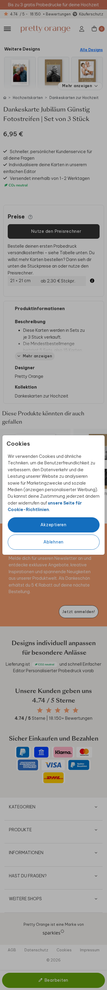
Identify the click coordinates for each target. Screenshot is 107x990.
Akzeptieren (53, 524)
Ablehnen (53, 542)
